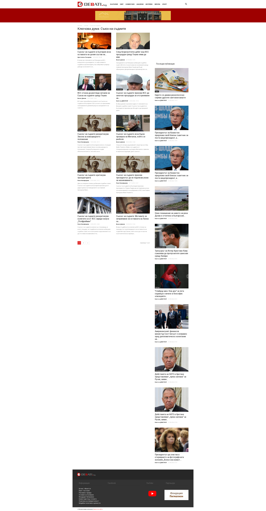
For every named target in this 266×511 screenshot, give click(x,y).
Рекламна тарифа (85, 493)
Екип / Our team (84, 491)
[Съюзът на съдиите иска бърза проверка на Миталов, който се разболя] (133, 123)
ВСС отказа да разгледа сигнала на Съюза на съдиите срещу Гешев (94, 94)
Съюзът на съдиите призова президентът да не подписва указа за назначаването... (132, 177)
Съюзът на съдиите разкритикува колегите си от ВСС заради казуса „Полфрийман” (93, 219)
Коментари (130, 4)
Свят (122, 4)
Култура (157, 287)
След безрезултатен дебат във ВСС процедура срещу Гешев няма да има (132, 54)
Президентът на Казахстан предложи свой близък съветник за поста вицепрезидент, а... (171, 135)
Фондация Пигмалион (86, 497)
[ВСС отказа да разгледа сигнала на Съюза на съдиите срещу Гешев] (94, 82)
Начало (80, 25)
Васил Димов (120, 60)
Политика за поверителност (89, 501)
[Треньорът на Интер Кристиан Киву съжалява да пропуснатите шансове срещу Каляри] (171, 236)
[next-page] (88, 243)
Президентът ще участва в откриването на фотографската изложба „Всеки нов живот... (169, 457)
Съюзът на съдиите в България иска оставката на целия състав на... (94, 53)
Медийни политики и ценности (89, 503)
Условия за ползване (86, 495)
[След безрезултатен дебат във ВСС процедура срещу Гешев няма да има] (133, 41)
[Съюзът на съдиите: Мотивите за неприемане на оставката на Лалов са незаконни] (133, 205)
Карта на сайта (98, 509)
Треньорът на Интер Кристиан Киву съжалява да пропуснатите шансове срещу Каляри (171, 253)
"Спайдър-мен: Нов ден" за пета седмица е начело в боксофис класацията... (169, 293)
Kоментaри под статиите (88, 499)
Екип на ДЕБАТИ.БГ (122, 101)
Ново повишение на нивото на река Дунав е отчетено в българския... (171, 214)
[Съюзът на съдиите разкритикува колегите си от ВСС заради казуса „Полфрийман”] (94, 205)
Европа (157, 4)
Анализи (140, 4)
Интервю (149, 4)
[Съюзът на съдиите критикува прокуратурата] (94, 164)
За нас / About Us (85, 489)
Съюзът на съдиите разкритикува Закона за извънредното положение (93, 136)
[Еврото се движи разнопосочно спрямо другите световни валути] (171, 80)
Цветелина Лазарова (84, 57)
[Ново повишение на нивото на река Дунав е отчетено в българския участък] (171, 198)
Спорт (164, 4)
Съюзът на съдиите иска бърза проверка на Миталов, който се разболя (130, 136)
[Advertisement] (171, 41)
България (114, 4)
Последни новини (160, 129)
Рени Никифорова (83, 142)
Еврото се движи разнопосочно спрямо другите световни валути (170, 96)
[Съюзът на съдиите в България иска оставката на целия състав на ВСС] (94, 41)
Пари (156, 91)
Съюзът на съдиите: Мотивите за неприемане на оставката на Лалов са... (132, 219)
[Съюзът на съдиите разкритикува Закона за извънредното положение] (94, 123)
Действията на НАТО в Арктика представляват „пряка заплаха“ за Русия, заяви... (170, 377)
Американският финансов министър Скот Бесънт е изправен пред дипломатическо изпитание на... (171, 335)
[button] (185, 4)
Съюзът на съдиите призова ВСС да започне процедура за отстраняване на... (133, 95)
